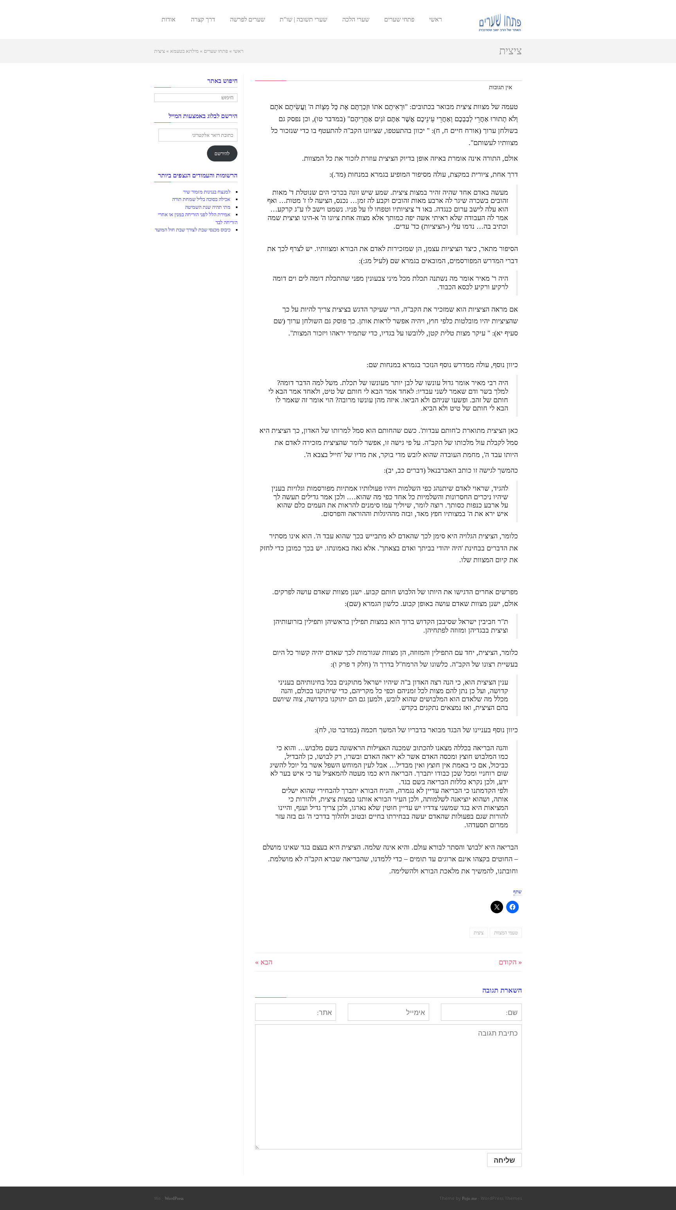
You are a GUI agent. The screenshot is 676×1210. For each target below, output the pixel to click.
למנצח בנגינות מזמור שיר (206, 192)
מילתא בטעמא (184, 51)
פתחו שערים (216, 51)
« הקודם (510, 962)
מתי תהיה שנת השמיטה (207, 207)
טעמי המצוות (506, 933)
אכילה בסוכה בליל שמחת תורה (201, 199)
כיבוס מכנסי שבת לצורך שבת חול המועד (192, 230)
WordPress (174, 1198)
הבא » (263, 962)
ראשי (238, 51)
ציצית (479, 933)
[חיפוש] (161, 97)
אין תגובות (500, 87)
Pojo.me (469, 1198)
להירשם (222, 153)
